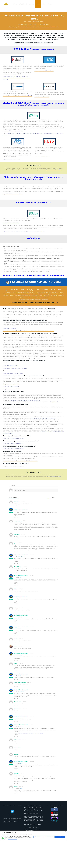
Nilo (20, 628)
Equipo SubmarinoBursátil (21, 509)
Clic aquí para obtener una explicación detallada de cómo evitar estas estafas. (20, 460)
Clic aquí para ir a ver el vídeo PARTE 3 (11, 389)
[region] (33, 836)
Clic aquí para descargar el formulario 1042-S (13, 373)
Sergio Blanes (21, 510)
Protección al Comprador (35, 805)
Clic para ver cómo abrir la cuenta (41, 96)
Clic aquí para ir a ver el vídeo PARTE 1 (11, 384)
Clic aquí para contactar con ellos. (53, 169)
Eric (20, 775)
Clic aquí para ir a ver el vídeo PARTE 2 (11, 386)
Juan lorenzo (21, 691)
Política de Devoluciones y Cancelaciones (54, 805)
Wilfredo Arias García (23, 675)
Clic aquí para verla (54, 401)
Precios (43, 4)
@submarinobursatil (12, 814)
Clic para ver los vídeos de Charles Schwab (44, 70)
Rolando (21, 763)
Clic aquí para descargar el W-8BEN (10, 365)
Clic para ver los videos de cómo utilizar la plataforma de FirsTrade (17, 95)
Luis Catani (21, 718)
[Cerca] (65, 831)
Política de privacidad (12, 839)
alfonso (20, 788)
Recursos (31, 4)
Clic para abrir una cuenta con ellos (10, 223)
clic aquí (19, 347)
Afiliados (28, 805)
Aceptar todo (60, 837)
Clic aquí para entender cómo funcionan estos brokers (43, 418)
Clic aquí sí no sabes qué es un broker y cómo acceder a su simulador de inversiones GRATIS (33, 42)
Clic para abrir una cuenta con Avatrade (11, 159)
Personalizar (38, 837)
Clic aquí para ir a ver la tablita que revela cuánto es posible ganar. (25, 400)
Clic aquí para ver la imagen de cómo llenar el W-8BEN (15, 368)
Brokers (38, 4)
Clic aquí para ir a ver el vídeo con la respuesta (13, 438)
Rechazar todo (49, 837)
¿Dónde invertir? (23, 4)
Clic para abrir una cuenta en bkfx (41, 156)
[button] (3, 838)
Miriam (20, 598)
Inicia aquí (14, 4)
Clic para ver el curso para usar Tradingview (12, 194)
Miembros (49, 4)
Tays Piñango (21, 556)
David (20, 655)
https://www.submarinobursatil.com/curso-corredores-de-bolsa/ (28, 733)
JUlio (20, 577)
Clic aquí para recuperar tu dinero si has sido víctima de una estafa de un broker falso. (33, 302)
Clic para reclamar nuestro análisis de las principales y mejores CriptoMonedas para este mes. (24, 231)
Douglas (21, 726)
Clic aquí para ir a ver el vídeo (9, 328)
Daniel (20, 617)
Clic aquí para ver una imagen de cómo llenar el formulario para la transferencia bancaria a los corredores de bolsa (28, 330)
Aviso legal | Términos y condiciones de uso (12, 805)
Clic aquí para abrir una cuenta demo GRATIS (13, 131)
